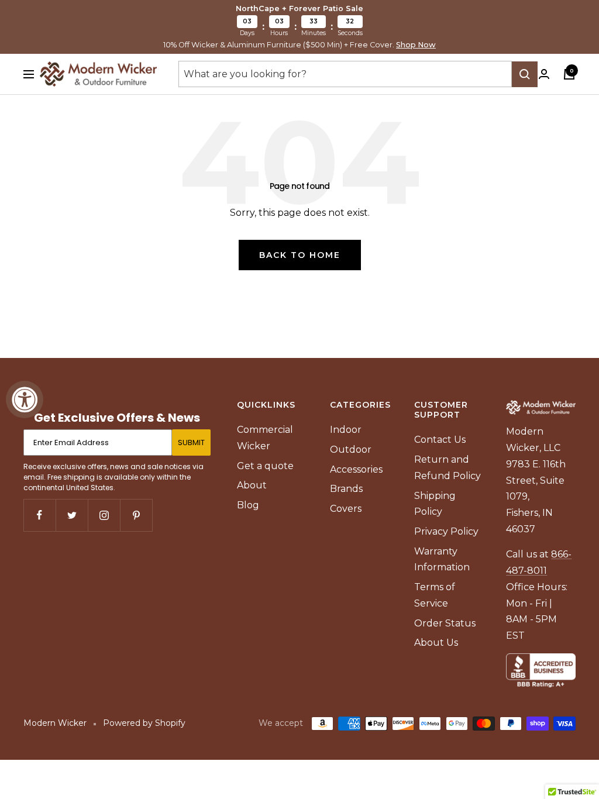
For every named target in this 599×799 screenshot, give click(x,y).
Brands (346, 488)
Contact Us (440, 439)
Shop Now (416, 44)
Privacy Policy (446, 531)
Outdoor (350, 449)
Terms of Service (434, 595)
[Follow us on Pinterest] (136, 515)
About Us (436, 642)
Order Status (445, 623)
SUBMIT (191, 442)
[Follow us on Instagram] (104, 515)
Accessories (356, 469)
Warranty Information (442, 559)
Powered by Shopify (144, 723)
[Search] (524, 74)
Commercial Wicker (265, 438)
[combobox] (345, 74)
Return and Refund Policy (447, 467)
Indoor (346, 429)
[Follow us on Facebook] (39, 515)
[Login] (544, 74)
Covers (346, 508)
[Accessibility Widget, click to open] (24, 399)
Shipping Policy (435, 504)
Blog (248, 505)
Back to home (299, 255)
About (252, 485)
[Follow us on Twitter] (72, 515)
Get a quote (265, 465)
